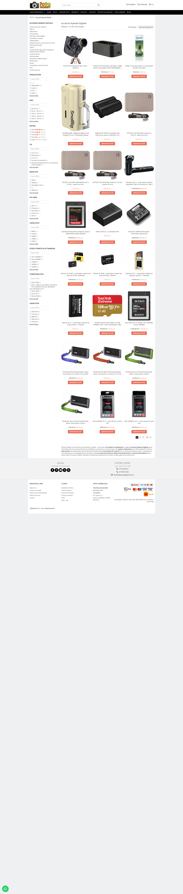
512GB (33, 234)
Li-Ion (33, 158)
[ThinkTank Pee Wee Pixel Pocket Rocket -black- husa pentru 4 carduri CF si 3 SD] (107, 355)
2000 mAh (34, 319)
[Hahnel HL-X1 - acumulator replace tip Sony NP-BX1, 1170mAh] (75, 306)
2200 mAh (34, 312)
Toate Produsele (36, 12)
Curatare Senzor (35, 54)
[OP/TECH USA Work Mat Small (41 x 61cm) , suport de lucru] (107, 165)
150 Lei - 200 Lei (36, 116)
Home (49, 12)
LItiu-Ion (34, 153)
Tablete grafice (34, 41)
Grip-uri (32, 29)
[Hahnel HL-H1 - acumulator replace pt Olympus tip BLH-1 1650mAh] (139, 260)
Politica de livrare (35, 495)
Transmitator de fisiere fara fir (39, 65)
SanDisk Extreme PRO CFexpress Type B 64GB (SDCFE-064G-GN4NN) (76, 233)
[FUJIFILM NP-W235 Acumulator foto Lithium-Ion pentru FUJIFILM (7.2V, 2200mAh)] (107, 107)
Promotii (75, 12)
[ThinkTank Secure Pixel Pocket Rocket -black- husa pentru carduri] (75, 404)
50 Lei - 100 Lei (35, 111)
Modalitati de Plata (67, 488)
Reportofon (35, 155)
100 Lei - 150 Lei (36, 113)
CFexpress (34, 208)
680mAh (34, 317)
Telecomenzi (33, 31)
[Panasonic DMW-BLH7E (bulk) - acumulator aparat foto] (139, 215)
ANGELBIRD (35, 85)
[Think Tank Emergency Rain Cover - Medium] (75, 49)
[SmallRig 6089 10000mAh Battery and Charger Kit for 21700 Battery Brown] (75, 107)
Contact (92, 12)
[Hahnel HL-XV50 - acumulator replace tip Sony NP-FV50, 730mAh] (107, 260)
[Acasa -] (40, 5)
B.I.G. (33, 90)
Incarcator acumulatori (38, 160)
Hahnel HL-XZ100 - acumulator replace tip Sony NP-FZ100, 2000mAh (75, 274)
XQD (32, 216)
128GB (33, 239)
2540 (32, 180)
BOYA (33, 93)
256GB (33, 236)
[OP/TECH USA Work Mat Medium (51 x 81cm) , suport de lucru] (75, 165)
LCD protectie (34, 34)
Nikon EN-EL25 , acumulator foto (107, 232)
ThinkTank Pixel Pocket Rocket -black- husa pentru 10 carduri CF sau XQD (75, 373)
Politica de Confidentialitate (38, 493)
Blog (55, 12)
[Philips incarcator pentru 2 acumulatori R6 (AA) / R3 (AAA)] (139, 49)
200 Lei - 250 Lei (36, 118)
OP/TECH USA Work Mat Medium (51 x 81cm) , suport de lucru (75, 183)
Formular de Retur (67, 495)
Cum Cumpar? (119, 12)
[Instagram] (68, 470)
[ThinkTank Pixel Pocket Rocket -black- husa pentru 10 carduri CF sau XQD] (75, 355)
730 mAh (34, 322)
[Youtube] (60, 470)
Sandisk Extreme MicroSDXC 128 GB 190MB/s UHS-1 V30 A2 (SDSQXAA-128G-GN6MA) (107, 324)
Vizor (31, 68)
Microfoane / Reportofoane (38, 59)
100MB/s (34, 267)
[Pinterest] (56, 470)
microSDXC (34, 211)
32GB (33, 241)
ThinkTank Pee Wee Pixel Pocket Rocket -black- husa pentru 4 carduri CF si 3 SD (107, 373)
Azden (33, 88)
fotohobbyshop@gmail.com (123, 475)
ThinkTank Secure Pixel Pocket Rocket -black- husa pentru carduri (75, 422)
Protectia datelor (105, 12)
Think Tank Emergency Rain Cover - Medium (75, 67)
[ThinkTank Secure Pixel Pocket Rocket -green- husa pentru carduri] (139, 355)
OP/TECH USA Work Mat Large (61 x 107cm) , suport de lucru (139, 134)
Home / (32, 17)
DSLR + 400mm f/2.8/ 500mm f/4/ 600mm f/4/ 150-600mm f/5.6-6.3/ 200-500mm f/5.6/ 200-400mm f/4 (43, 287)
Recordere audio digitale (37, 36)
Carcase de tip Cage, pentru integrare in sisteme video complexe (42, 51)
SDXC (33, 206)
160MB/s (34, 264)
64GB (33, 231)
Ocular (32, 63)
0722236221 (124, 469)
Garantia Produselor (67, 493)
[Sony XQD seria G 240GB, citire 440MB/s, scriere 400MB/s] (139, 306)
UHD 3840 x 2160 (36, 185)
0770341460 (124, 472)
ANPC (63, 498)
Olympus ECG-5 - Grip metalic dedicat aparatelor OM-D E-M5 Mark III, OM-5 (139, 183)
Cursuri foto (64, 12)
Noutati (84, 12)
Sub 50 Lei (34, 109)
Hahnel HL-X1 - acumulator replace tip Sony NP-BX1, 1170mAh (75, 324)
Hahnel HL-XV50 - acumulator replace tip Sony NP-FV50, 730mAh (107, 274)
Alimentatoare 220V (36, 45)
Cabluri (32, 47)
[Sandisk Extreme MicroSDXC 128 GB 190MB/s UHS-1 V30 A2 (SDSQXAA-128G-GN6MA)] (107, 306)
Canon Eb (34, 294)
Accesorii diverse (35, 70)
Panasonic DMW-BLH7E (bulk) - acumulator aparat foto (139, 233)
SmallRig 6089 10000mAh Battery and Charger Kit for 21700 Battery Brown (75, 134)
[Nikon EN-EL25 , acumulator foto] (107, 215)
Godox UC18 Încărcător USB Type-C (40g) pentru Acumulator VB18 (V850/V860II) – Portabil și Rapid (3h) (107, 67)
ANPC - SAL (64, 500)
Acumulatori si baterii (36, 38)
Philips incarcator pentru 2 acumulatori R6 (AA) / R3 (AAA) (139, 67)
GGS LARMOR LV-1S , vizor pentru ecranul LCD (139, 422)
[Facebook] (52, 470)
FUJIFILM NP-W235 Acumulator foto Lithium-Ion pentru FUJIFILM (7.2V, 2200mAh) (107, 134)
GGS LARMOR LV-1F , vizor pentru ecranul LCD (107, 422)
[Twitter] (64, 470)
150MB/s (34, 262)
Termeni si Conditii (35, 490)
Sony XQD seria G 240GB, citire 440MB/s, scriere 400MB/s (139, 324)
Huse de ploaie (34, 56)
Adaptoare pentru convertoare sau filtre (42, 43)
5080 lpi (33, 190)
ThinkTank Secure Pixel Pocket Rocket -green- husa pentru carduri (139, 373)
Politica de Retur (66, 490)
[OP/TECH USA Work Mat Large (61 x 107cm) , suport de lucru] (139, 107)
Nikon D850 (35, 291)
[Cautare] (99, 5)
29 (147, 437)
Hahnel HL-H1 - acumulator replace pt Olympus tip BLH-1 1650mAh (139, 274)
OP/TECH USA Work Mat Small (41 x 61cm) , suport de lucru (107, 183)
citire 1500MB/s (36, 259)
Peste (33, 129)
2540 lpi (33, 183)
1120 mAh (34, 314)
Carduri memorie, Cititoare (38, 27)
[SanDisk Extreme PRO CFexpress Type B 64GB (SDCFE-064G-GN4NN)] (75, 215)
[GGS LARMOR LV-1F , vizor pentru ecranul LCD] (107, 404)
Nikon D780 (35, 282)
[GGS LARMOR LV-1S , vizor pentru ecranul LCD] (139, 404)
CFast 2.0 (34, 213)
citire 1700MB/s (36, 257)
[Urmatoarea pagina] (150, 437)
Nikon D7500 (35, 296)
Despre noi (33, 488)
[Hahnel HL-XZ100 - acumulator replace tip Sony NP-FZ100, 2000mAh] (75, 260)
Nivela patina (34, 61)
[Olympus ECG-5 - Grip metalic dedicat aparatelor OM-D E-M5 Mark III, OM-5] (139, 165)
